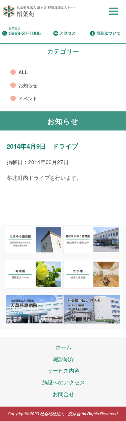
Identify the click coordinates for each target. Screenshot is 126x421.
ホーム (63, 347)
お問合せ (63, 394)
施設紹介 (63, 358)
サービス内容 (63, 370)
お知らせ (27, 85)
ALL (23, 72)
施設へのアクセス (63, 382)
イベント (27, 98)
